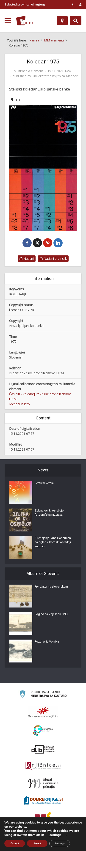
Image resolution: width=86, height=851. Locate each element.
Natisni (28, 258)
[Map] (62, 20)
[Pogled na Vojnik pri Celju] (20, 623)
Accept (14, 843)
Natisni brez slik (55, 258)
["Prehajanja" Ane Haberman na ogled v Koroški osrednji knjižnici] (20, 547)
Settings (60, 843)
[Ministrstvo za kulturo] (43, 695)
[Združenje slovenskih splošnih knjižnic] (43, 766)
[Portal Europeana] (43, 730)
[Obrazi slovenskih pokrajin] (43, 783)
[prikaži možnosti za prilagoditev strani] (72, 4)
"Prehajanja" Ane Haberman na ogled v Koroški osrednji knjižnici (53, 542)
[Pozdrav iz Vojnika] (20, 651)
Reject (37, 843)
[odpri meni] (8, 21)
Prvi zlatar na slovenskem (51, 586)
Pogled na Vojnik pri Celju (51, 614)
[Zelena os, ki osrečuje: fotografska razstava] (20, 520)
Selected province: (25, 4)
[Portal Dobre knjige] (43, 800)
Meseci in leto (19, 404)
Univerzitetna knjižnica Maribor (55, 76)
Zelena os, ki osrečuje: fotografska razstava (49, 512)
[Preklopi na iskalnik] (75, 20)
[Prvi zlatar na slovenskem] (20, 596)
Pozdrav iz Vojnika (47, 641)
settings (55, 835)
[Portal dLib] (43, 749)
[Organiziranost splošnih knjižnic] (43, 712)
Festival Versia (44, 483)
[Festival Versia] (20, 492)
